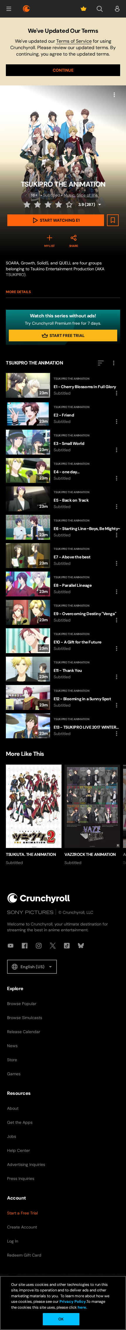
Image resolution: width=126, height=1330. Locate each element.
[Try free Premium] (83, 9)
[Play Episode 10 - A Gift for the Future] (63, 640)
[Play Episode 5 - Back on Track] (63, 498)
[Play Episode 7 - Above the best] (63, 555)
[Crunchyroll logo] (26, 9)
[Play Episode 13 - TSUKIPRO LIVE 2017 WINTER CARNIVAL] (63, 725)
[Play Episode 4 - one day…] (63, 470)
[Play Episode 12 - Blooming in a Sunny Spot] (63, 697)
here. (82, 1307)
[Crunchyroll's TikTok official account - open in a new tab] (67, 946)
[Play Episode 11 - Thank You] (63, 669)
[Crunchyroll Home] (38, 898)
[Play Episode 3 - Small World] (63, 442)
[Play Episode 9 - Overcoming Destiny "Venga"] (63, 612)
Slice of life (87, 195)
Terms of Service (74, 41)
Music (69, 195)
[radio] (27, 204)
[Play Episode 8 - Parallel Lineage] (63, 584)
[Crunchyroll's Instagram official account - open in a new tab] (39, 946)
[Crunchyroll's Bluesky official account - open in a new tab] (81, 946)
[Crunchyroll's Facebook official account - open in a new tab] (25, 946)
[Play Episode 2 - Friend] (63, 413)
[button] (9, 9)
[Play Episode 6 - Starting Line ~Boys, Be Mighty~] (63, 527)
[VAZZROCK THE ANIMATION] (92, 815)
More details (18, 292)
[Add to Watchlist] (113, 220)
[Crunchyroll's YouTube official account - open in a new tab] (11, 946)
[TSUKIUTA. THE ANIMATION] (34, 815)
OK (61, 1319)
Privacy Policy (72, 1301)
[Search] (99, 9)
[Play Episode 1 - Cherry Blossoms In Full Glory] (63, 385)
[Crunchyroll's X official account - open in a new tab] (53, 946)
